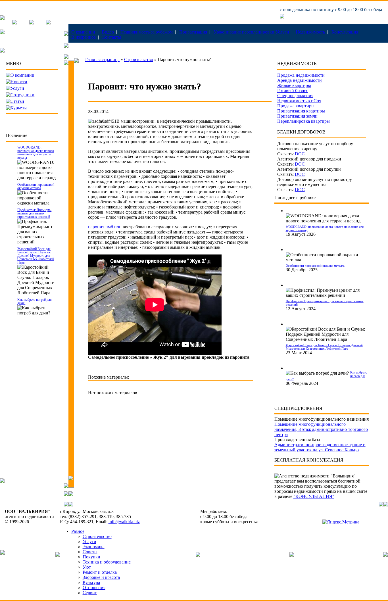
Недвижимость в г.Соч (299, 100)
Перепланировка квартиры (303, 121)
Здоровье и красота (101, 577)
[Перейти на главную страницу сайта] (2, 18)
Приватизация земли (297, 116)
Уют (87, 567)
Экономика (94, 546)
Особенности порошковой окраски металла (35, 186)
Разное (77, 531)
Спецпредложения (295, 95)
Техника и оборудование (107, 562)
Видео (108, 32)
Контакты (111, 37)
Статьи (17, 101)
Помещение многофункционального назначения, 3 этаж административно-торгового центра (321, 429)
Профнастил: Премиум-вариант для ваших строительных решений (34, 213)
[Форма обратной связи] (31, 22)
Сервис (90, 592)
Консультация (344, 32)
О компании (83, 32)
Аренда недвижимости (299, 80)
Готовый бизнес (292, 90)
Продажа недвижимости (301, 75)
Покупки (91, 556)
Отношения (94, 587)
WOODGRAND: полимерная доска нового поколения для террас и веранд (35, 152)
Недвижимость (310, 32)
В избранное (83, 37)
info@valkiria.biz (124, 521)
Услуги (282, 32)
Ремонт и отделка (100, 572)
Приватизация (193, 32)
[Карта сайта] (48, 22)
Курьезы (19, 107)
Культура (91, 582)
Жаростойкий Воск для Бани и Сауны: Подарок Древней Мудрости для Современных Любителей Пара (35, 255)
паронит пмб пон (105, 226)
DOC (300, 153)
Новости (19, 81)
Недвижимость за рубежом (146, 32)
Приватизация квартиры (301, 110)
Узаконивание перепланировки (244, 32)
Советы (90, 551)
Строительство (138, 59)
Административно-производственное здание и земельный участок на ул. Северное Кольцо (320, 447)
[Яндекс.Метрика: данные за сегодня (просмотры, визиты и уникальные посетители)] (340, 522)
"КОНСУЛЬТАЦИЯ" (313, 496)
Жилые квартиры (294, 85)
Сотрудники (22, 94)
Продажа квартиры (295, 105)
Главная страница (102, 59)
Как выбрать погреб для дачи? (34, 301)
